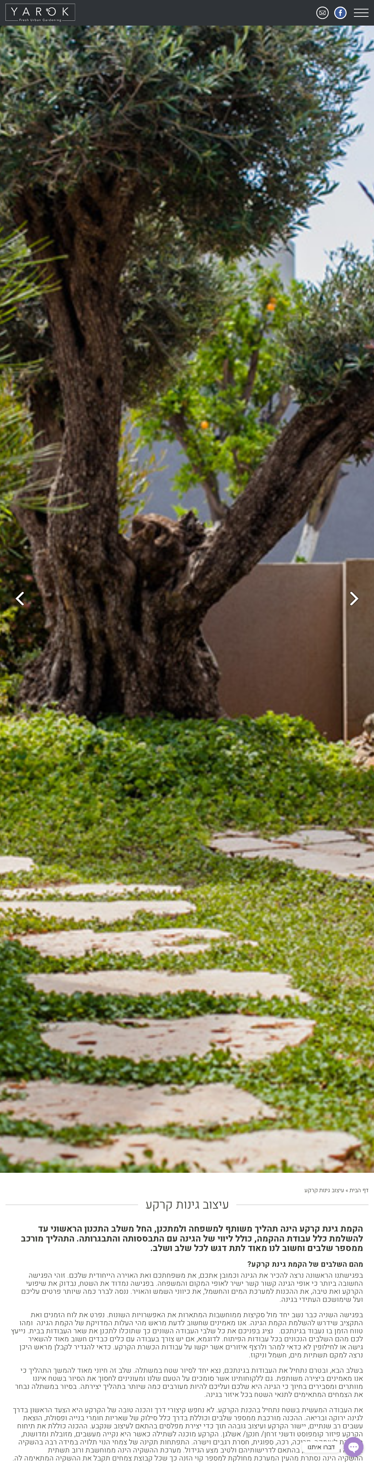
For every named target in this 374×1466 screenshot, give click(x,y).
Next (16, 599)
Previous (357, 599)
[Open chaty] (353, 1447)
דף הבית (359, 1190)
